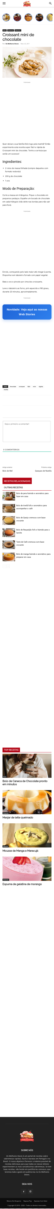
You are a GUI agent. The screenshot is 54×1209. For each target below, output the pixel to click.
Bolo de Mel (8, 471)
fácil (29, 386)
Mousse (5, 846)
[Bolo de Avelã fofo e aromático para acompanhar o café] (9, 508)
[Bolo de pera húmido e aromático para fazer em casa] (9, 496)
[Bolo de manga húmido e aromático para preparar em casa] (9, 557)
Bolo (4, 30)
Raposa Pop (27, 1201)
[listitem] (6, 17)
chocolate (13, 386)
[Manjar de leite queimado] (27, 802)
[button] (4, 3)
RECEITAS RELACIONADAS (17, 481)
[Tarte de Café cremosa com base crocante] (9, 544)
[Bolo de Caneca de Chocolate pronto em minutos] (27, 766)
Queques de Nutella (43, 471)
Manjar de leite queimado (18, 817)
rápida (41, 386)
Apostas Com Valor (40, 1201)
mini (34, 386)
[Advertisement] (27, 114)
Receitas (17, 30)
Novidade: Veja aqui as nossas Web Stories (27, 312)
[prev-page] (4, 566)
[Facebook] (23, 1191)
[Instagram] (30, 1191)
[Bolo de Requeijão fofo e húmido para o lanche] (9, 532)
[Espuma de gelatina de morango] (27, 869)
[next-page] (8, 566)
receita (6, 389)
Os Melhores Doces (12, 44)
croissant (22, 386)
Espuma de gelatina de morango (22, 884)
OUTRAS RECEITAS (13, 487)
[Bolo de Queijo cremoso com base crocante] (9, 520)
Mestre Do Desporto (14, 1201)
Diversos (10, 30)
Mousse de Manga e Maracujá (20, 850)
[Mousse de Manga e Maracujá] (27, 835)
